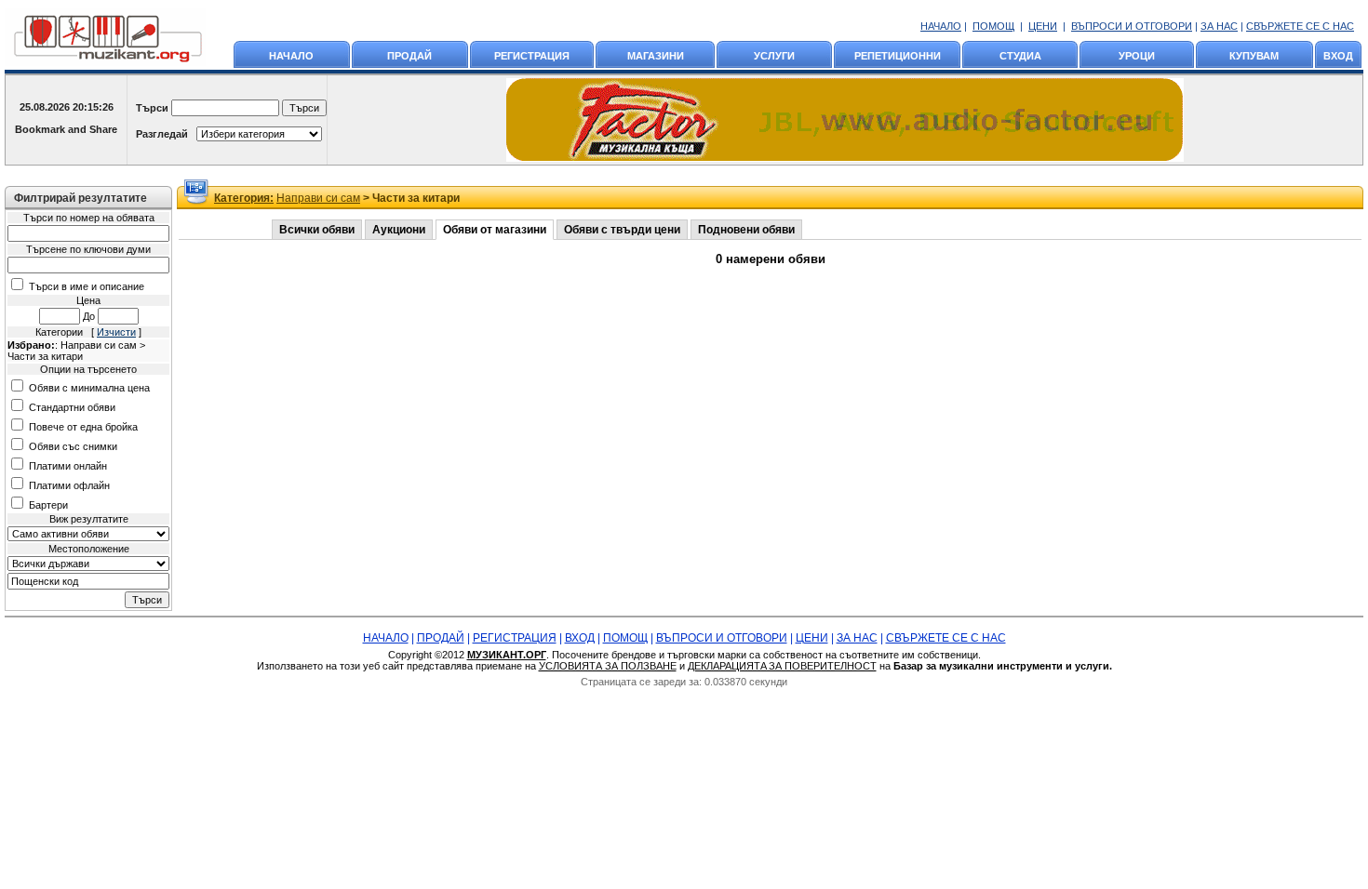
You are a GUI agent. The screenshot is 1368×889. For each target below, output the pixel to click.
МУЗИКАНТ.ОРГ (506, 654)
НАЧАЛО (940, 26)
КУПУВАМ (1254, 55)
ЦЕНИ (1042, 26)
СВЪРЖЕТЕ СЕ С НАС (1300, 26)
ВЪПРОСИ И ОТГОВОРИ (1131, 26)
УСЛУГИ (774, 55)
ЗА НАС (1219, 26)
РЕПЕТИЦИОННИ (897, 55)
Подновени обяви (746, 229)
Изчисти (116, 332)
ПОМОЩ (993, 26)
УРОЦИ (1137, 55)
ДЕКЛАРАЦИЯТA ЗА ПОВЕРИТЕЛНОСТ (782, 665)
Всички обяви (317, 229)
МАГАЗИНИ (655, 55)
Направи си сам (318, 198)
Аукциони (398, 229)
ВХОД (1338, 55)
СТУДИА (1020, 55)
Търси (152, 107)
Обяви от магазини (494, 229)
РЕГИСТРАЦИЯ (532, 55)
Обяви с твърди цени (622, 229)
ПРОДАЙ (409, 55)
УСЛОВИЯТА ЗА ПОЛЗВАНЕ (608, 665)
